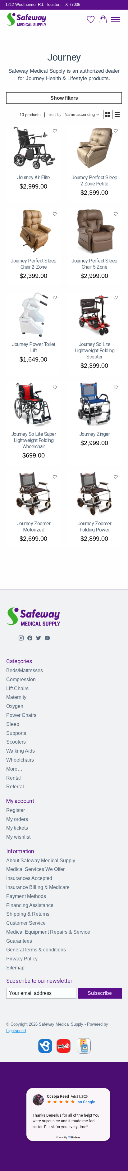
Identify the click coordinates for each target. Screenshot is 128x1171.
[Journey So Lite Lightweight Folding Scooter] (94, 315)
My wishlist (18, 837)
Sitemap (15, 967)
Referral (15, 786)
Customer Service (26, 923)
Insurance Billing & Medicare (38, 887)
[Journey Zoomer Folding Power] (94, 494)
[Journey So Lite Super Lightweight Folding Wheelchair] (34, 404)
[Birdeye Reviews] (45, 1051)
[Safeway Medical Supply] (27, 19)
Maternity (16, 697)
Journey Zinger (94, 434)
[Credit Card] (84, 1047)
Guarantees (19, 941)
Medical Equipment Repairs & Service (48, 932)
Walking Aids (20, 751)
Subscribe (100, 993)
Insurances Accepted (29, 878)
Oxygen (14, 706)
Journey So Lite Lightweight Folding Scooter (95, 350)
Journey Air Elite (33, 177)
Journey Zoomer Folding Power (94, 527)
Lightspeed (16, 1030)
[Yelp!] (64, 1051)
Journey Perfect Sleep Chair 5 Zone (94, 264)
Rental (13, 778)
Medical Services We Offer (35, 869)
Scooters (16, 742)
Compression (21, 679)
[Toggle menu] (115, 19)
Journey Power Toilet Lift (33, 347)
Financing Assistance (29, 905)
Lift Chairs (17, 688)
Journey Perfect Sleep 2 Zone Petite (94, 181)
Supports (16, 733)
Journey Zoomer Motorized (33, 527)
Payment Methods (26, 896)
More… (14, 769)
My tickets (17, 828)
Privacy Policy (22, 958)
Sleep (12, 724)
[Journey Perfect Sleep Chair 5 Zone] (94, 231)
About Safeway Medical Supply (40, 860)
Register (15, 810)
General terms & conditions (36, 949)
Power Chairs (21, 715)
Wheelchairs (20, 760)
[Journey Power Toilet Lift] (34, 315)
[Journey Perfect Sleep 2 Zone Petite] (94, 148)
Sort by (55, 114)
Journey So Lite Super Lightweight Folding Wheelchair (33, 440)
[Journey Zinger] (94, 404)
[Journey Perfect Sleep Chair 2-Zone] (34, 231)
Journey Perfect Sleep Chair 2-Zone (34, 264)
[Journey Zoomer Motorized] (34, 494)
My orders (17, 819)
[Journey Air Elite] (34, 148)
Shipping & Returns (27, 914)
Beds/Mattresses (24, 670)
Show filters (64, 98)
